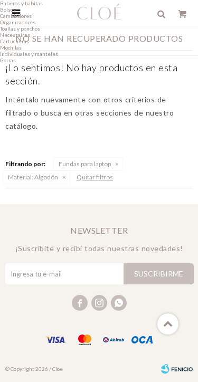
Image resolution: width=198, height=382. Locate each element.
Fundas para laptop (85, 164)
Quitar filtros (95, 177)
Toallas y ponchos (20, 28)
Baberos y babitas (21, 3)
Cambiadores (16, 16)
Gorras (8, 60)
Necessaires (15, 35)
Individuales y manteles (29, 54)
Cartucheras (14, 41)
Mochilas (11, 47)
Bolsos (8, 9)
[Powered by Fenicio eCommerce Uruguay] (177, 369)
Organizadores (17, 22)
